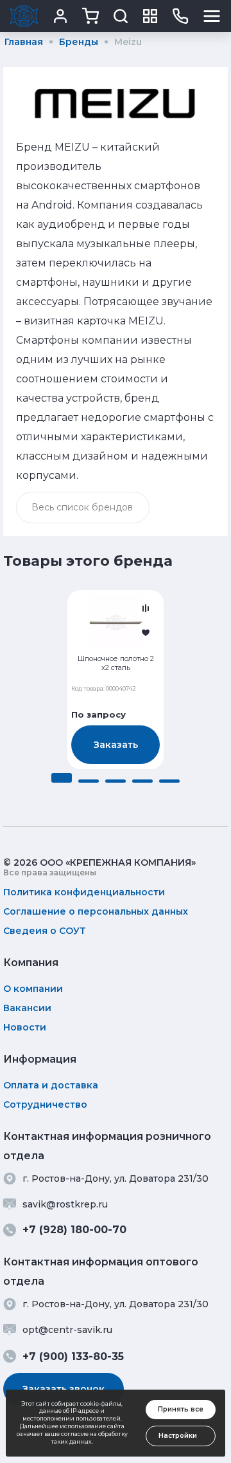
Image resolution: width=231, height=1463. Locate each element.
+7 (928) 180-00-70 (74, 1230)
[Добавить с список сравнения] (145, 608)
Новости (24, 1027)
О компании (33, 988)
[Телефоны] (180, 16)
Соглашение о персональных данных (95, 911)
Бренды (78, 42)
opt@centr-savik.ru (67, 1330)
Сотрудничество (45, 1104)
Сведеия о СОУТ (44, 931)
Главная (23, 42)
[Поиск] (120, 16)
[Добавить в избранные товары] (145, 632)
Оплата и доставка (50, 1085)
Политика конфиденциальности (84, 892)
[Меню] (211, 16)
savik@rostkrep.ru (65, 1204)
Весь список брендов (82, 507)
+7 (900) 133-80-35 (73, 1356)
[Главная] (24, 16)
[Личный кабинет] (60, 16)
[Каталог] (150, 16)
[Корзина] (90, 16)
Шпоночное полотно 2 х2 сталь (116, 663)
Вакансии (27, 1008)
